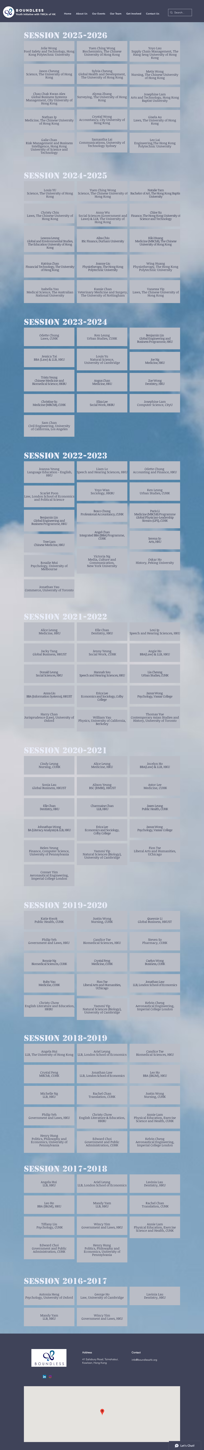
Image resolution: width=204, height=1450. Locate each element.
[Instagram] (50, 1376)
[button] (116, 14)
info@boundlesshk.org (144, 1359)
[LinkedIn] (44, 1376)
